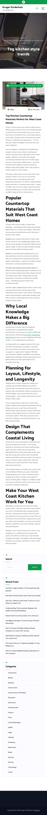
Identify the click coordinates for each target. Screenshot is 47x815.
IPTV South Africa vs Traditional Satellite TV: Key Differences (23, 644)
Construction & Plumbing (27, 85)
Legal (10, 732)
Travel (10, 772)
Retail (10, 752)
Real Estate (12, 747)
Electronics (12, 703)
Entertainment (13, 707)
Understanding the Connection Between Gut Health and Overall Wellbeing (21, 609)
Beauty (10, 678)
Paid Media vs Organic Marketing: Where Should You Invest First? (22, 637)
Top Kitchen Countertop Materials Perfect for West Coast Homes (24, 42)
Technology (12, 767)
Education (11, 698)
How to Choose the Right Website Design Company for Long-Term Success (20, 629)
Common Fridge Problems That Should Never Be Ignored (22, 589)
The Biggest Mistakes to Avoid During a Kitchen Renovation (22, 622)
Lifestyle (38, 85)
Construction (13, 85)
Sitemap (37, 810)
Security (11, 757)
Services (11, 762)
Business (11, 683)
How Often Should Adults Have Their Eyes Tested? (23, 596)
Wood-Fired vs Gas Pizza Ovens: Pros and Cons (22, 616)
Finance (11, 712)
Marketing (11, 742)
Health (10, 727)
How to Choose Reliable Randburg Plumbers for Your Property (22, 652)
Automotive (12, 673)
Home (22, 38)
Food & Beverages (14, 722)
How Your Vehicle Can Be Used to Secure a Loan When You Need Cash (23, 602)
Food (10, 717)
